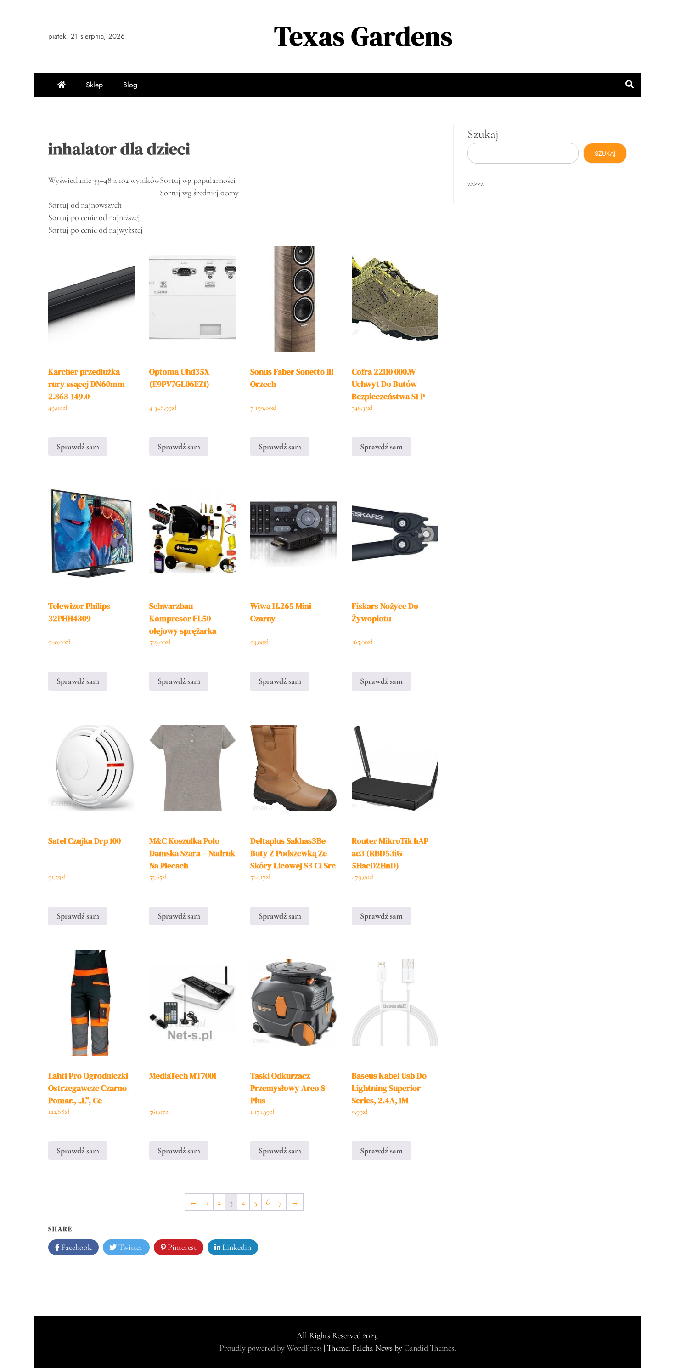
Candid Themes (429, 1348)
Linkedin (235, 1247)
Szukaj (483, 134)
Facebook (75, 1247)
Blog (130, 84)
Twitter (130, 1247)
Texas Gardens (363, 36)
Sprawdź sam (77, 447)
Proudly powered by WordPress (271, 1348)
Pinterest (181, 1247)
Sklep (94, 84)
